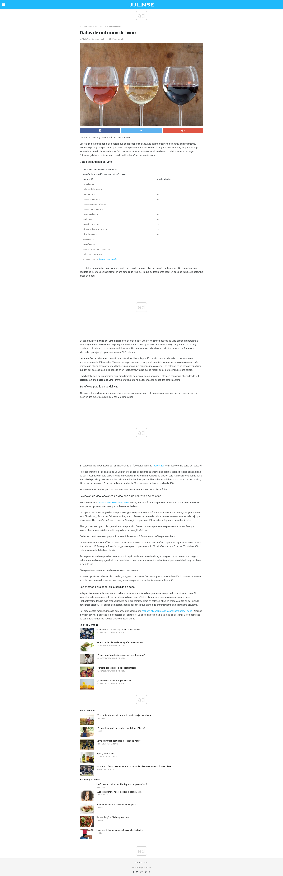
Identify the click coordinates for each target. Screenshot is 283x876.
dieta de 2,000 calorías (108, 259)
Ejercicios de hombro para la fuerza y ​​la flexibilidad (120, 830)
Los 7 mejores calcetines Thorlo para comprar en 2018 (122, 784)
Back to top (141, 862)
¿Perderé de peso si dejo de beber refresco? (117, 668)
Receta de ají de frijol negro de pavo (113, 817)
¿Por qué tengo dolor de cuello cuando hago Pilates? (121, 728)
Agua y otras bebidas (106, 753)
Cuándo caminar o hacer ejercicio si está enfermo (120, 792)
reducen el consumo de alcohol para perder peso (167, 611)
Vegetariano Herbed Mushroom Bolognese (116, 804)
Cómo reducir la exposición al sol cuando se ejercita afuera (124, 715)
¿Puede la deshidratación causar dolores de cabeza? (121, 655)
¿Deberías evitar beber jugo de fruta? (114, 680)
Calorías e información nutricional (93, 26)
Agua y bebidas (115, 26)
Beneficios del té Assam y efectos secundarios (118, 629)
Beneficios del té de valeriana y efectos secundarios (121, 642)
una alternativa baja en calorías (113, 502)
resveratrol (158, 465)
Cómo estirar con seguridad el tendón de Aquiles (119, 741)
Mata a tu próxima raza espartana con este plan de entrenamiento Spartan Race (134, 766)
